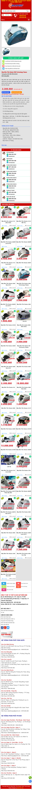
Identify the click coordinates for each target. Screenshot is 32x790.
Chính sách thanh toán (6, 617)
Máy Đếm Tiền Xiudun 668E (24, 366)
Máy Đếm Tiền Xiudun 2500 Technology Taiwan (24, 284)
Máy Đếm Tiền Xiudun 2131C (24, 408)
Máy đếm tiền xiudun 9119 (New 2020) (8, 221)
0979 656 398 (12, 160)
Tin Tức (2, 612)
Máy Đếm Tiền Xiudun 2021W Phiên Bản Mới (8, 491)
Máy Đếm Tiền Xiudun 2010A (8, 325)
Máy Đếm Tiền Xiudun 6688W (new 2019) (8, 242)
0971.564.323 (12, 167)
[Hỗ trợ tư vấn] (30, 777)
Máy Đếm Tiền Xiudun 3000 (24, 304)
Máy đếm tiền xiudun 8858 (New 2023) (23, 325)
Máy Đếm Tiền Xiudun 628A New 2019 (8, 367)
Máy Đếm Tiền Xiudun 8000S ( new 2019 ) (8, 304)
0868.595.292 (12, 179)
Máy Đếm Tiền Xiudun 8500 (24, 512)
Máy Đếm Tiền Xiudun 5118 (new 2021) (8, 263)
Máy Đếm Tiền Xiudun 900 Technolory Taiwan (23, 346)
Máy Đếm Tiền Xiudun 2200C (8, 429)
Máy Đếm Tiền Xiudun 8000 (8, 532)
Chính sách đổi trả (5, 624)
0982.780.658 (12, 173)
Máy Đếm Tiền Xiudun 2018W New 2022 (8, 575)
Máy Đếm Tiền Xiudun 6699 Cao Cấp (24, 554)
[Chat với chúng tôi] (30, 781)
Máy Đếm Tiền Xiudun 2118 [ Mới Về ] (24, 221)
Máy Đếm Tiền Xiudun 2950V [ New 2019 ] (8, 512)
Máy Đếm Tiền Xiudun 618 (8, 387)
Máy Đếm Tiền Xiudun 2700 (24, 470)
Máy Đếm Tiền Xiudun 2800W (23, 491)
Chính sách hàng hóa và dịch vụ (8, 618)
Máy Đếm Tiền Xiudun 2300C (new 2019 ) (24, 533)
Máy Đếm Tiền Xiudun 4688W (23, 449)
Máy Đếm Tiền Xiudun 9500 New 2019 (8, 284)
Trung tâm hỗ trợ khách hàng (7, 620)
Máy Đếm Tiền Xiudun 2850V (24, 262)
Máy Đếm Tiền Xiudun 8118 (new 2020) (8, 471)
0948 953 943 (12, 154)
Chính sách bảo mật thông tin (7, 610)
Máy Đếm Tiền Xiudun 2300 (8, 553)
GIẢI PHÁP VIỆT (20, 787)
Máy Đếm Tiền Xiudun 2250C (8, 345)
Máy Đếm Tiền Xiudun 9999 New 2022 (24, 388)
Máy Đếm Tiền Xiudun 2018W (8, 449)
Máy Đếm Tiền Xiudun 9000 (8, 408)
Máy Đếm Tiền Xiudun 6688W (23, 242)
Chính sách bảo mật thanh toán (7, 622)
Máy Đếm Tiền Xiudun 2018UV (23, 429)
